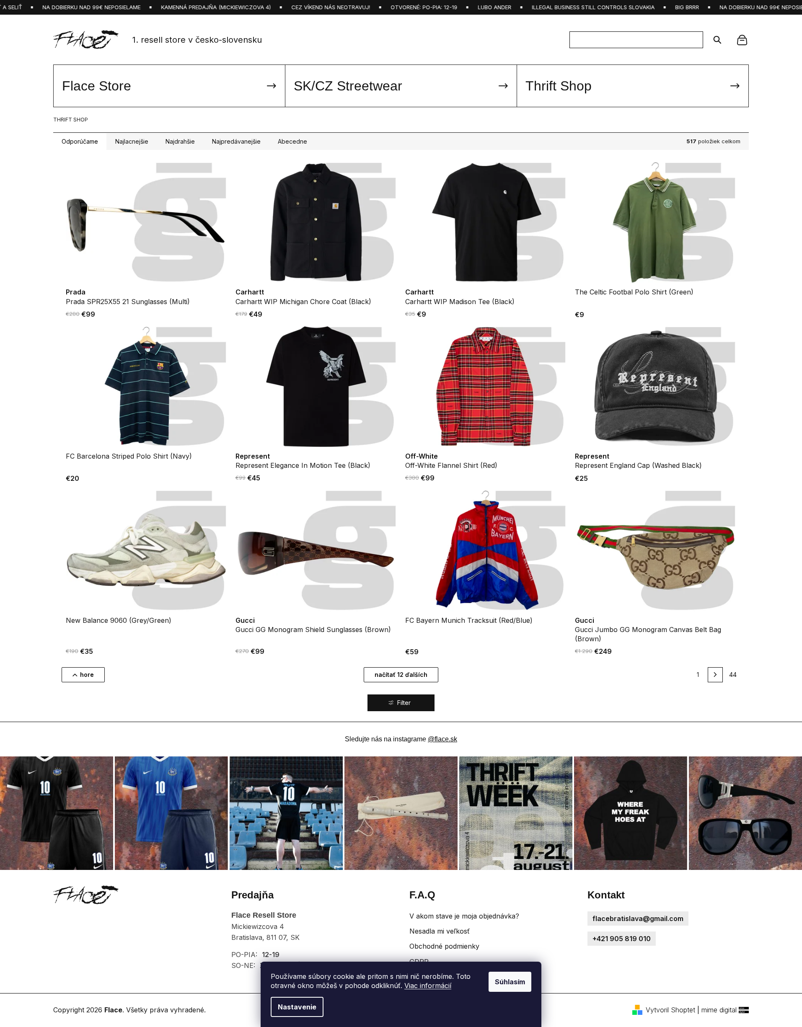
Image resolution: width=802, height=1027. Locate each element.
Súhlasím (510, 982)
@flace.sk (442, 739)
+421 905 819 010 (621, 938)
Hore (87, 674)
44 (733, 674)
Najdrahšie (180, 141)
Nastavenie (297, 1007)
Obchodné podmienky (444, 946)
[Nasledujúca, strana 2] (715, 674)
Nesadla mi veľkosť (439, 931)
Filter (404, 703)
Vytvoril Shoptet (670, 1010)
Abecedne (292, 141)
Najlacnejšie (131, 141)
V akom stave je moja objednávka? (464, 916)
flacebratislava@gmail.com (637, 918)
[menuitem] (169, 86)
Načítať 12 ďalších (401, 674)
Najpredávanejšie (236, 141)
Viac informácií (427, 985)
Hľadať (714, 39)
